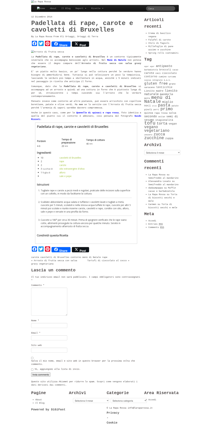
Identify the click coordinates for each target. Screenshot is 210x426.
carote (62, 165)
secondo (150, 116)
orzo (154, 106)
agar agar (149, 66)
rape (61, 161)
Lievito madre (153, 91)
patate (175, 106)
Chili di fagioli (158, 43)
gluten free (156, 84)
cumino (163, 76)
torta (162, 124)
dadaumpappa (155, 188)
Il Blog (66, 8)
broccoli (165, 69)
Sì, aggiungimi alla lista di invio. (57, 369)
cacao (175, 70)
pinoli (148, 109)
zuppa (169, 138)
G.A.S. (167, 80)
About (53, 8)
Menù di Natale (116, 60)
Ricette (96, 8)
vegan (173, 123)
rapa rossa (161, 113)
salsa (172, 113)
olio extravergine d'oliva (71, 168)
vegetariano (156, 131)
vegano (151, 127)
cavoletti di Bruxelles (70, 157)
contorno (76, 257)
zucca (159, 134)
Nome (35, 320)
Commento (37, 285)
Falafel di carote (159, 39)
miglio (167, 102)
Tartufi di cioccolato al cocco (107, 260)
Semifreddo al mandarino (163, 178)
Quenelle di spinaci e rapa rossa (97, 112)
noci (147, 105)
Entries (155, 224)
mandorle (166, 94)
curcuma (172, 77)
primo (166, 109)
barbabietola (151, 70)
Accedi (152, 220)
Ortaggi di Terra (87, 36)
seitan (161, 117)
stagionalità (164, 120)
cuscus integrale (153, 80)
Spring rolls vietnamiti (163, 53)
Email (35, 333)
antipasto (164, 66)
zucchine (154, 138)
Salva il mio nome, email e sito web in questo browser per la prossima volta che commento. (83, 362)
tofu (149, 123)
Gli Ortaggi (67, 36)
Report (80, 8)
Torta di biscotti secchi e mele (162, 197)
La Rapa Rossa (43, 36)
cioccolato (169, 73)
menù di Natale (91, 257)
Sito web (36, 345)
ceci (158, 73)
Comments (156, 227)
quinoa (148, 113)
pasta (164, 105)
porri (156, 110)
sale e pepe (65, 176)
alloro (62, 172)
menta (147, 98)
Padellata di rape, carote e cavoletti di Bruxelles (82, 27)
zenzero (148, 135)
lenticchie (164, 87)
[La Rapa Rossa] (41, 1)
